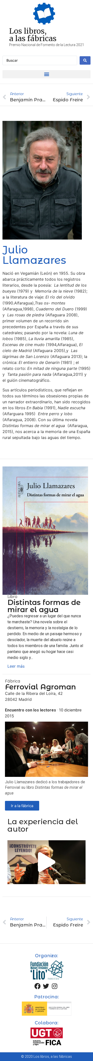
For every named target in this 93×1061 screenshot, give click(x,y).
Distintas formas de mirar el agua (44, 606)
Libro (12, 596)
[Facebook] (37, 986)
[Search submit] (85, 60)
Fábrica (12, 681)
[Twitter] (46, 986)
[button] (46, 74)
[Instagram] (54, 986)
